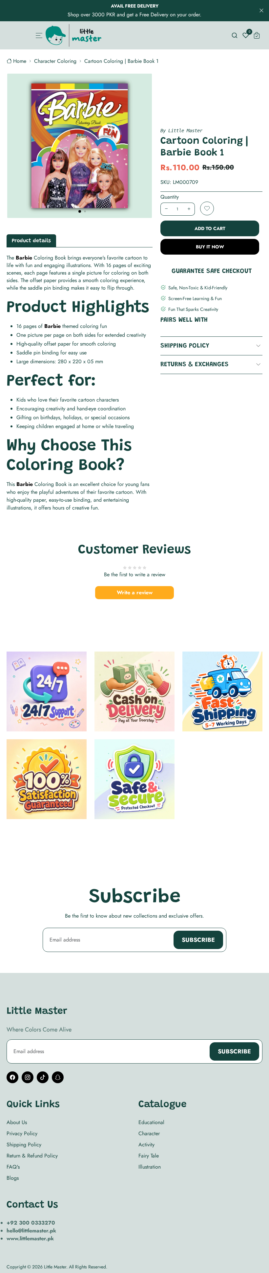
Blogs (13, 1178)
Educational (151, 1122)
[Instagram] (27, 1077)
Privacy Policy (22, 1133)
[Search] (234, 35)
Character (149, 1133)
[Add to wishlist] (207, 208)
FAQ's (13, 1167)
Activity (146, 1144)
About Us (17, 1122)
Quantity (169, 197)
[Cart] (257, 35)
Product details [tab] (31, 240)
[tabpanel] (80, 383)
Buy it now (210, 246)
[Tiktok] (43, 1077)
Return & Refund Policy (32, 1155)
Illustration (149, 1167)
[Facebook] (12, 1077)
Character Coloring (55, 61)
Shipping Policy (184, 346)
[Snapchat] (58, 1077)
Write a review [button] (135, 592)
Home (19, 61)
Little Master (55, 1267)
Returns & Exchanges (194, 364)
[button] (79, 211)
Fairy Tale (148, 1155)
